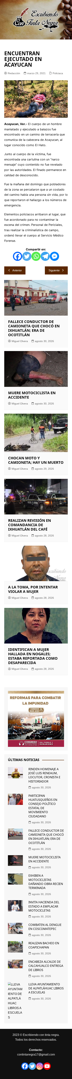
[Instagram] (39, 1066)
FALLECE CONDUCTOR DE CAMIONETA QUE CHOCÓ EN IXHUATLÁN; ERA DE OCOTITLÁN (34, 328)
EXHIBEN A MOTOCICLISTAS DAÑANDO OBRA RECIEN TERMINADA (45, 882)
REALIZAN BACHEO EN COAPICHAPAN (43, 945)
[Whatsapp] (36, 256)
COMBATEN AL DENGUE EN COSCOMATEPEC (44, 927)
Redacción (14, 73)
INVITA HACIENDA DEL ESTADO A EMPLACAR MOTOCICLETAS (43, 906)
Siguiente (54, 270)
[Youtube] (47, 1066)
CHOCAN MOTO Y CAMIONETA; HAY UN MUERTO (36, 460)
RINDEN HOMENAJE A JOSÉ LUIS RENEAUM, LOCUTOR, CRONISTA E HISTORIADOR (44, 775)
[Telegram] (45, 256)
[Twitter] (26, 256)
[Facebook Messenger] (54, 256)
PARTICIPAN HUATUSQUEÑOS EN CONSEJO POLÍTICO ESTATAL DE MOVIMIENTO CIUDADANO (42, 806)
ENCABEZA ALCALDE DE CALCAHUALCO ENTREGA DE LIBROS (45, 966)
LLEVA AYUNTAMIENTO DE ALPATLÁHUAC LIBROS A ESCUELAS (46, 988)
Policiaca (58, 73)
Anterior (17, 270)
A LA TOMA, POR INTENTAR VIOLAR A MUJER (33, 589)
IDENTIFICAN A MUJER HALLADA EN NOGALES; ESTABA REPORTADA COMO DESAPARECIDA (33, 656)
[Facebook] (17, 256)
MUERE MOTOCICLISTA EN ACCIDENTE (32, 395)
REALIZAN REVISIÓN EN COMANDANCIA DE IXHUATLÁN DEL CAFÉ (29, 525)
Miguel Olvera (20, 341)
